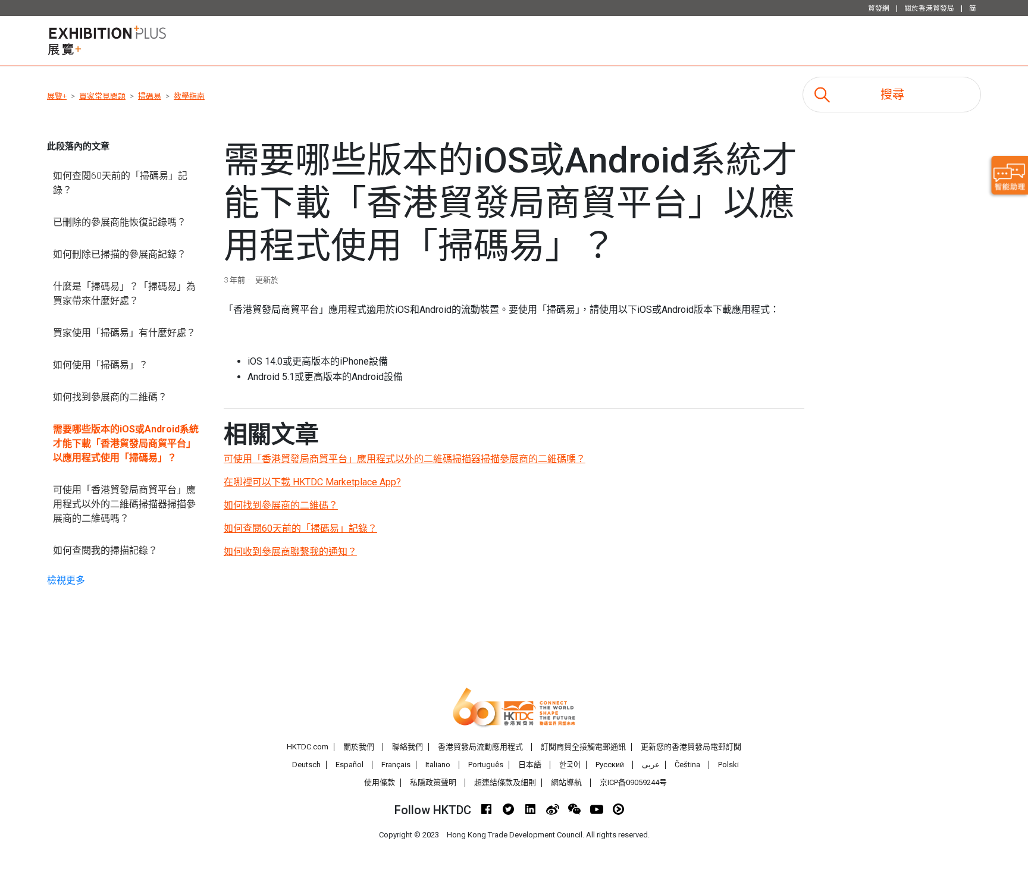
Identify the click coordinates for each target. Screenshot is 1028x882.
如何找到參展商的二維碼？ (110, 397)
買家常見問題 (102, 96)
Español (349, 764)
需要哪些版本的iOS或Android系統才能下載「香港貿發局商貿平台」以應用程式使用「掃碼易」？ (126, 443)
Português (485, 764)
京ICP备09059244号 (633, 782)
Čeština (687, 764)
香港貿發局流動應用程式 (480, 746)
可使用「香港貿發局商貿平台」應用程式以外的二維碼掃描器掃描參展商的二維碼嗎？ (124, 504)
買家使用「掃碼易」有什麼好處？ (124, 332)
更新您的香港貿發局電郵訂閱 (691, 746)
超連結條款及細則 (505, 782)
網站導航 (566, 782)
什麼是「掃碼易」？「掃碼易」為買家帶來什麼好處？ (124, 293)
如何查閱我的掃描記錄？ (105, 550)
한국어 (570, 764)
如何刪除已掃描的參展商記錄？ (119, 254)
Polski (728, 764)
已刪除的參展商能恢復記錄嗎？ (119, 222)
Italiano (437, 764)
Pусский (610, 764)
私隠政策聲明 (433, 782)
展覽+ (57, 96)
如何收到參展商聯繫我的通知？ (290, 551)
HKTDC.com (307, 746)
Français (395, 764)
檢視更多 (66, 580)
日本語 (529, 764)
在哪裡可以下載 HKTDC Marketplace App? (312, 482)
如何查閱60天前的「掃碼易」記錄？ (120, 183)
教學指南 (189, 96)
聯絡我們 (407, 746)
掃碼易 (149, 96)
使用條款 (379, 782)
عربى (651, 764)
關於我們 (358, 746)
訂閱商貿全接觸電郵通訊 (583, 746)
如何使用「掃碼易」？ (100, 365)
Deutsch (306, 764)
